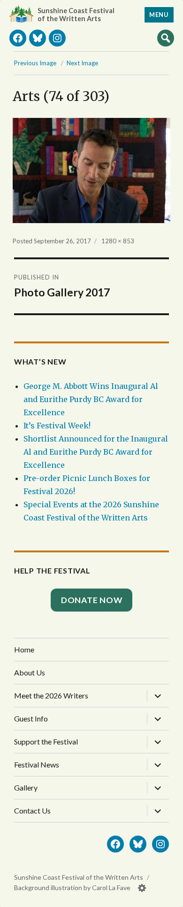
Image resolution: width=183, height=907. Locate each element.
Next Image (82, 63)
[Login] (142, 888)
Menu (158, 14)
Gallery (26, 787)
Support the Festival (46, 741)
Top (167, 896)
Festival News (36, 764)
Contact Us (32, 810)
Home (24, 649)
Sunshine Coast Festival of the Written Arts (76, 15)
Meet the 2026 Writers (51, 695)
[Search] (165, 37)
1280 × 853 (117, 241)
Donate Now (91, 600)
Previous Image (35, 63)
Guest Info (31, 718)
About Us (29, 672)
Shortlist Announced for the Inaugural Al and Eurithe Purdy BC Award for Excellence (95, 452)
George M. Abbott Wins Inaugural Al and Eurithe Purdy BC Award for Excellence (90, 399)
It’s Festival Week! (57, 425)
